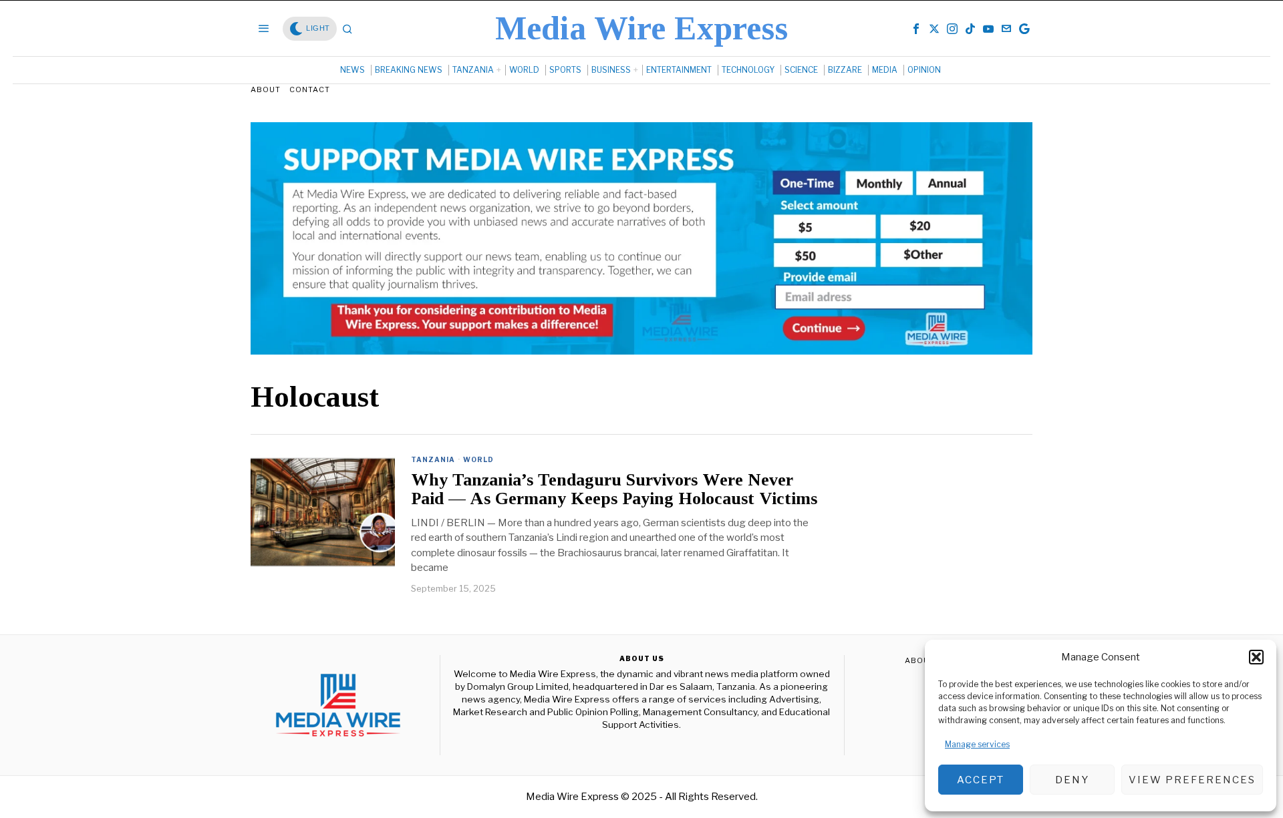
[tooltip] (916, 29)
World (478, 459)
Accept (980, 780)
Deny (1072, 780)
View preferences (1192, 780)
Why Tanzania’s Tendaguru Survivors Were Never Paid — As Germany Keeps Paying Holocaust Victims (614, 490)
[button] (1256, 657)
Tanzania (433, 459)
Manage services (977, 744)
